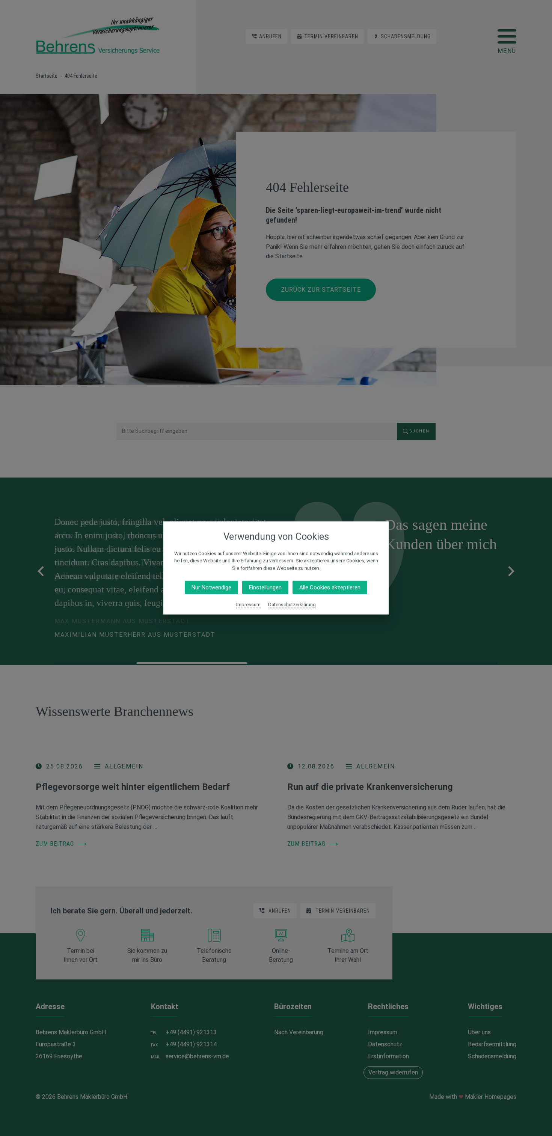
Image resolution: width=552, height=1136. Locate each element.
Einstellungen (265, 587)
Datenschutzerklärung (292, 604)
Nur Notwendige (211, 587)
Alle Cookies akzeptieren (329, 587)
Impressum (248, 604)
